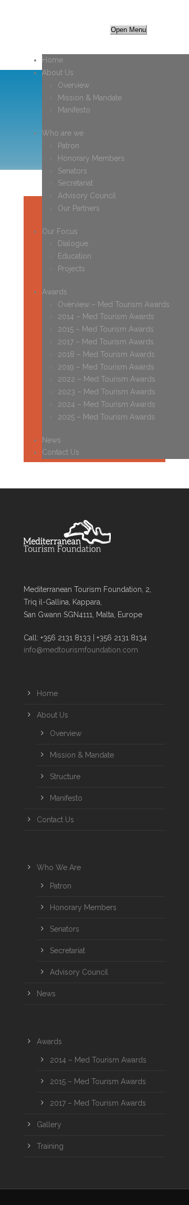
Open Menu (128, 30)
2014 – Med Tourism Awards (106, 316)
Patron (68, 145)
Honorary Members (91, 158)
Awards (54, 292)
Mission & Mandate (90, 98)
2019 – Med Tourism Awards (106, 367)
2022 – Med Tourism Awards (106, 379)
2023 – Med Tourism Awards (106, 391)
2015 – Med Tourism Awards (106, 329)
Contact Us (60, 452)
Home (52, 60)
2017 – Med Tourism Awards (106, 342)
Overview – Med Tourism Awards (114, 304)
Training (50, 1146)
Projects (71, 268)
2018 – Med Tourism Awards (106, 354)
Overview (73, 85)
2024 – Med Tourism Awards (106, 404)
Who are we (62, 133)
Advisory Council (87, 195)
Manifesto (74, 110)
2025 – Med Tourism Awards (106, 417)
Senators (72, 171)
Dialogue (73, 243)
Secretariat (75, 183)
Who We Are (59, 867)
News (51, 440)
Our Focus (60, 231)
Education (74, 256)
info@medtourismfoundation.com (81, 650)
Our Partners (79, 208)
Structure (65, 776)
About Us (58, 72)
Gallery (49, 1124)
